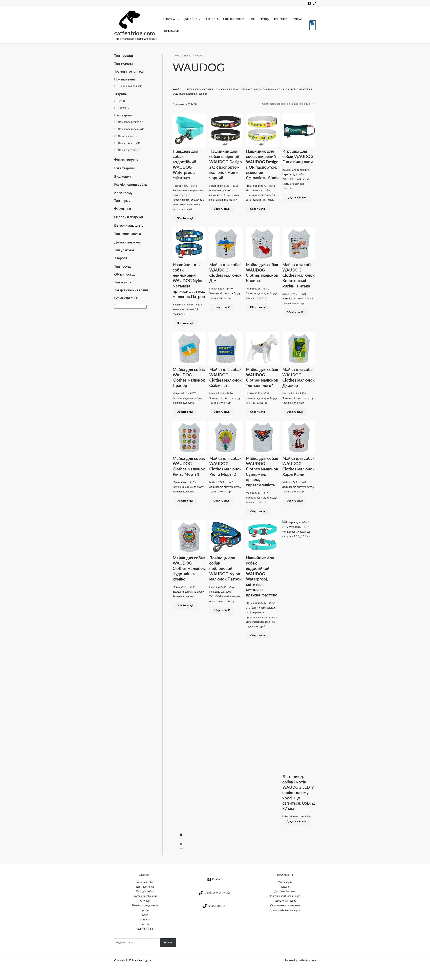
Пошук (168, 942)
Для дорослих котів (131, 122)
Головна (177, 56)
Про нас (297, 19)
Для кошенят (127, 136)
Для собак (170, 19)
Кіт (121, 101)
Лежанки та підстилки (145, 905)
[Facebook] (309, 3)
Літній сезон (171, 31)
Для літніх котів (129, 143)
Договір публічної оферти (285, 910)
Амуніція (145, 901)
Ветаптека (211, 19)
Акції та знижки (233, 19)
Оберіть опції (185, 218)
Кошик (285, 887)
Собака (124, 108)
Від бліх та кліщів (130, 86)
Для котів (190, 19)
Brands (187, 56)
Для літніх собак (129, 150)
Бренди (265, 19)
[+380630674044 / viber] (314, 3)
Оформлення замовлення (285, 905)
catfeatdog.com (134, 33)
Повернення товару (285, 901)
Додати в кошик (296, 197)
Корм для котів (145, 887)
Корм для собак (145, 882)
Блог (252, 19)
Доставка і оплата (284, 891)
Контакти (280, 19)
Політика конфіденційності (285, 896)
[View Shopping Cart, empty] (312, 25)
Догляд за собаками (145, 896)
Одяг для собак (145, 891)
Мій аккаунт (285, 882)
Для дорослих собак (131, 129)
